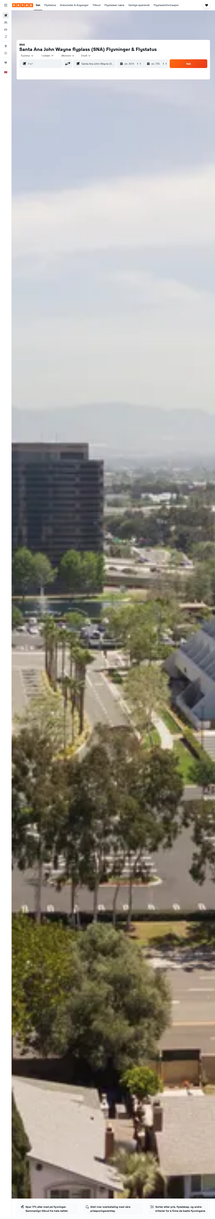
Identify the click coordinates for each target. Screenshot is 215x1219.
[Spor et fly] (5, 53)
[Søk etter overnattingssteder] (5, 22)
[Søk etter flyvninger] (5, 15)
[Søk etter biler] (5, 29)
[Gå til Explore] (5, 46)
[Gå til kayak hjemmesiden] (22, 5)
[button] (5, 5)
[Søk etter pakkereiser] (5, 36)
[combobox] (27, 55)
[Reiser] (5, 62)
